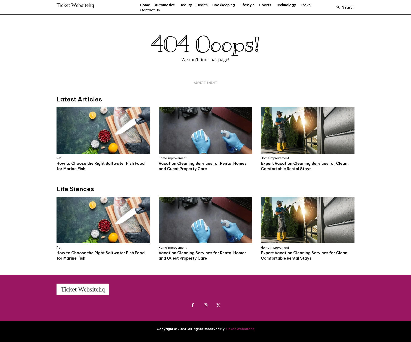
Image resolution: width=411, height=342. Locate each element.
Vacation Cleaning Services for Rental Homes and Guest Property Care (203, 255)
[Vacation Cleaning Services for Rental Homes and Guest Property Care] (205, 130)
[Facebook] (192, 305)
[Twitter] (218, 305)
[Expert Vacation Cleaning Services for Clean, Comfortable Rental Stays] (307, 130)
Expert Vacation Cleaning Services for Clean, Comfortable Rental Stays (305, 255)
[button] (344, 7)
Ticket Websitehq (240, 329)
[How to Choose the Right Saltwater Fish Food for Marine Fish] (103, 130)
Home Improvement (173, 158)
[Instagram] (205, 305)
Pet (59, 158)
